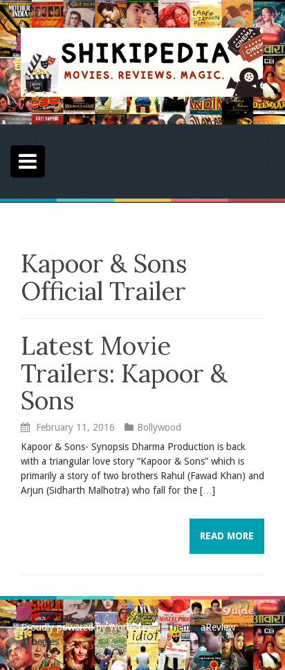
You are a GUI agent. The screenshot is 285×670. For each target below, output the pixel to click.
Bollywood (159, 427)
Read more (227, 535)
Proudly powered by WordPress (88, 627)
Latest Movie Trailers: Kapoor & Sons (124, 373)
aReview (218, 627)
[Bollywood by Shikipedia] (142, 61)
